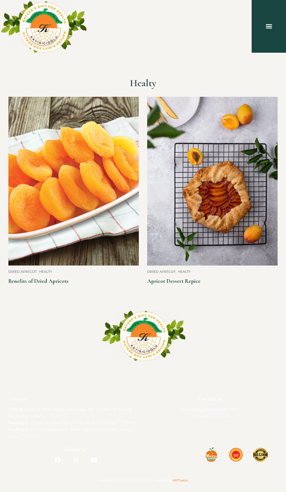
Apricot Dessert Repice (174, 281)
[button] (269, 26)
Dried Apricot (22, 271)
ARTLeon (180, 480)
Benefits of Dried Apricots (38, 281)
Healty (45, 271)
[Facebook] (58, 460)
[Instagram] (76, 460)
